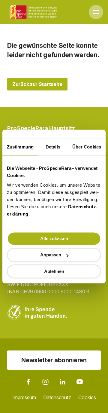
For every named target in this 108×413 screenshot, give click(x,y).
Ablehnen (54, 271)
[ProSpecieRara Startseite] (34, 12)
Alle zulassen (54, 238)
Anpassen (50, 255)
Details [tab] (53, 146)
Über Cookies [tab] (86, 146)
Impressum (24, 397)
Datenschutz (57, 397)
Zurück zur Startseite (37, 84)
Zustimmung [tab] (20, 146)
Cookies (87, 397)
